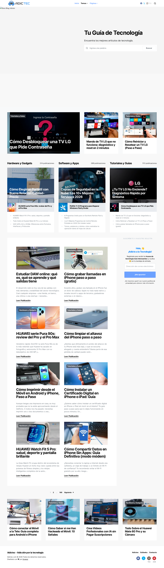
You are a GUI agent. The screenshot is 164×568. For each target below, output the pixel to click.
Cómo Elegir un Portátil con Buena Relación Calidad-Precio (28, 193)
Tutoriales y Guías (17, 116)
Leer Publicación (23, 300)
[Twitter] (144, 3)
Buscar (149, 48)
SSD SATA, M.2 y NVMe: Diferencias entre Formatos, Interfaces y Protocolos (32, 225)
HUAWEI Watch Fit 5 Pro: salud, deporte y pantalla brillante (31, 217)
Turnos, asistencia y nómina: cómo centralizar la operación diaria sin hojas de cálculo (81, 227)
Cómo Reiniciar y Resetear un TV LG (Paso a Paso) (136, 145)
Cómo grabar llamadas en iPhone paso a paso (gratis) (132, 225)
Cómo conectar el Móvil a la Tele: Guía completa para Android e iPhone (24, 531)
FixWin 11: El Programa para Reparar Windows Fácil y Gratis (84, 207)
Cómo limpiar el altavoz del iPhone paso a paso (83, 335)
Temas (83, 3)
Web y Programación (27, 250)
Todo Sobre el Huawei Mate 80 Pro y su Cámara (30, 221)
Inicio (77, 3)
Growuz (25, 559)
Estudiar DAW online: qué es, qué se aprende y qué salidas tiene (36, 277)
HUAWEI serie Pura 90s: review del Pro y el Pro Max (35, 207)
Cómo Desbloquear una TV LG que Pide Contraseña (40, 144)
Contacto (153, 552)
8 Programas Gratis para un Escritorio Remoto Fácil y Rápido (83, 217)
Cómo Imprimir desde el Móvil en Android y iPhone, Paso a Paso (37, 393)
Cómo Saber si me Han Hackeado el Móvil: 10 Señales (62, 531)
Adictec (135, 552)
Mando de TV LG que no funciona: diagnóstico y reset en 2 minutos (101, 145)
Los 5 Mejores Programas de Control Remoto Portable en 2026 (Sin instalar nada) (80, 222)
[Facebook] (141, 3)
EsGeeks (143, 552)
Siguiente (68, 492)
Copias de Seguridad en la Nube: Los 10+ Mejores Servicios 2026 (79, 193)
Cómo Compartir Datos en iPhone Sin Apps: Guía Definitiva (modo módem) (85, 452)
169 (60, 492)
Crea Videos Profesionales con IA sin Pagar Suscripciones (101, 531)
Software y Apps (69, 163)
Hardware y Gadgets (19, 163)
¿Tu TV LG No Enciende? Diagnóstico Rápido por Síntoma (129, 193)
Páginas (93, 3)
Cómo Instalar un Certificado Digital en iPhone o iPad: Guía (81, 393)
